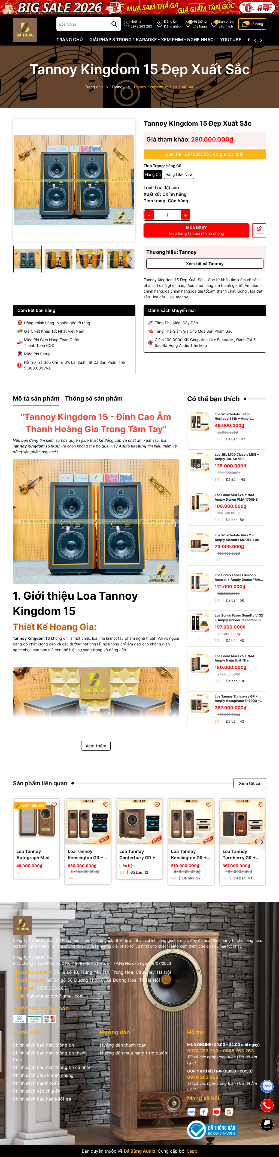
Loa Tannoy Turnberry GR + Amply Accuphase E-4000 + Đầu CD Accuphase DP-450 (237, 699)
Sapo (192, 1151)
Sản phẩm (226, 23)
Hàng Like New (179, 174)
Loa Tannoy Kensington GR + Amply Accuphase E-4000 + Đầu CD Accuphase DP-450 (190, 855)
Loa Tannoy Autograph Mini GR (32, 855)
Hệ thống (200, 23)
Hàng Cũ (153, 174)
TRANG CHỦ (69, 39)
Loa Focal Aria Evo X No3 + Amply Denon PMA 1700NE (236, 497)
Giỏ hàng (256, 24)
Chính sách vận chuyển (36, 1091)
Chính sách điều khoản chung (43, 1075)
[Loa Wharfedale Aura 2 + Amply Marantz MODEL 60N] (199, 542)
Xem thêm (96, 746)
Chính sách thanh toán (36, 1083)
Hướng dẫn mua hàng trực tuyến (133, 1053)
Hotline (141, 23)
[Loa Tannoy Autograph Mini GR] (36, 822)
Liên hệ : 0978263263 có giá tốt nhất (205, 154)
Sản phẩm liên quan (40, 783)
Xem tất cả (249, 783)
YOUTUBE (230, 39)
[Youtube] (216, 1111)
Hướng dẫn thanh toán (123, 1045)
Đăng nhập (172, 26)
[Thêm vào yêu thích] (54, 804)
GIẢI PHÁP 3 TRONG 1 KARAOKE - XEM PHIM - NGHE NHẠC (151, 39)
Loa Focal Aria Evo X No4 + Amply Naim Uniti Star (236, 658)
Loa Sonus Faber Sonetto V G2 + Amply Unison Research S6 (239, 617)
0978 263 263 (51, 988)
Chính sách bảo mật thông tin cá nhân (52, 1067)
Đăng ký (170, 21)
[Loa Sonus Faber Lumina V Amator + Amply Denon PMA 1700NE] (199, 582)
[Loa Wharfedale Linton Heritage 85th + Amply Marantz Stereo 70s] (199, 421)
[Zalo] (191, 1111)
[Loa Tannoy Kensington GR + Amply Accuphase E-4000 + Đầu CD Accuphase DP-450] (191, 822)
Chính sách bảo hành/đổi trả (42, 1099)
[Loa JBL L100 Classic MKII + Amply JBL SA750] (199, 461)
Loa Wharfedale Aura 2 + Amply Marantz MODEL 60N (237, 537)
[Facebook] (204, 1111)
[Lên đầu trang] (267, 1143)
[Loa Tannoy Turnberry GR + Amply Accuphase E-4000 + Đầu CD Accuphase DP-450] (199, 703)
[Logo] (25, 29)
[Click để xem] (74, 180)
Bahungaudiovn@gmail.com (55, 996)
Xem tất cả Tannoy (205, 263)
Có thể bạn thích (213, 399)
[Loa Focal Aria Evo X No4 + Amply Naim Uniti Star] (199, 663)
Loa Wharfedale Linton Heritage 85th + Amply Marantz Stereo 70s (233, 416)
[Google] (229, 1111)
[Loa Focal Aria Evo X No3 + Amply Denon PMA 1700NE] (199, 502)
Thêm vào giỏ (259, 234)
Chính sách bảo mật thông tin (43, 1045)
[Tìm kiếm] (114, 24)
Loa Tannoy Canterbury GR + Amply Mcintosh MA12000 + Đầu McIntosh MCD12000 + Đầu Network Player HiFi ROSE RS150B (138, 855)
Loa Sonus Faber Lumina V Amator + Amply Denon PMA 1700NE (237, 577)
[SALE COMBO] (139, 6)
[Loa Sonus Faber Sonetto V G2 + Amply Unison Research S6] (199, 622)
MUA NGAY (196, 230)
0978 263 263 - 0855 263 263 (220, 1050)
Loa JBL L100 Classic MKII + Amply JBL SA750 (237, 456)
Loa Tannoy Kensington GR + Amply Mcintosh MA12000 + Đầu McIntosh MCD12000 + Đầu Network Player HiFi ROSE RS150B (87, 855)
